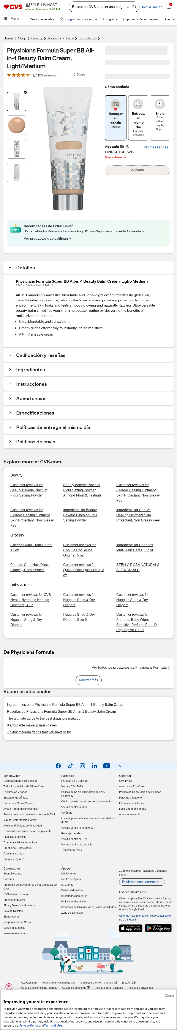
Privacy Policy (28, 1025)
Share (81, 74)
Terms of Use (53, 1025)
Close (169, 995)
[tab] (16, 101)
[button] (156, 147)
